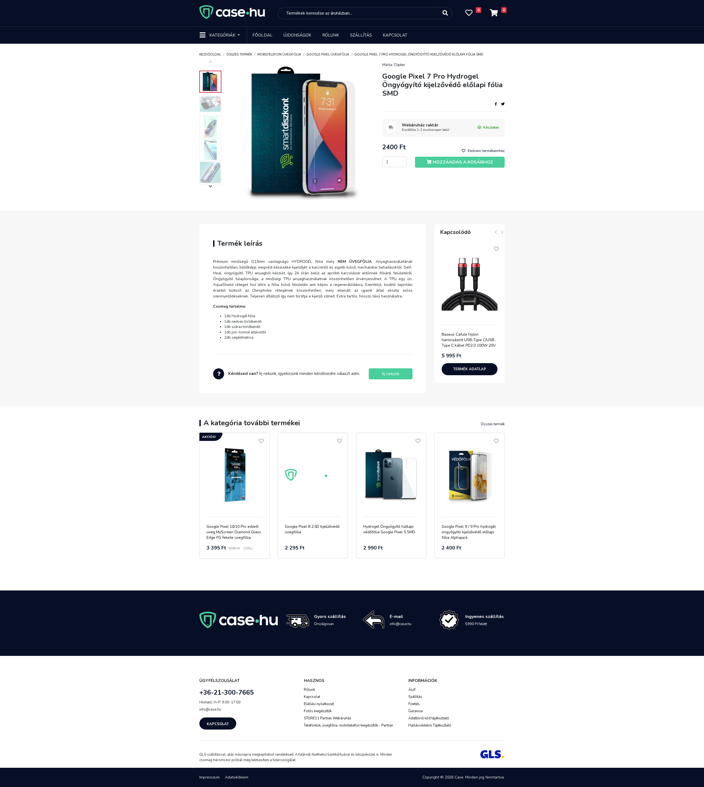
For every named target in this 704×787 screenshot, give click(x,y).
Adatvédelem (236, 777)
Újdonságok (297, 35)
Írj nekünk (390, 374)
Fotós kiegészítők (318, 711)
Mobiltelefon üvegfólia (279, 54)
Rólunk (330, 35)
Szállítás (361, 35)
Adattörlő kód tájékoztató (428, 718)
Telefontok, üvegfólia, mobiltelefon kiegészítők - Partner (348, 725)
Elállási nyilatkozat (319, 704)
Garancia (415, 711)
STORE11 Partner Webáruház (327, 718)
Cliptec (399, 64)
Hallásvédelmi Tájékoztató (429, 725)
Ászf (412, 689)
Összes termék (239, 54)
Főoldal (262, 35)
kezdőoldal (210, 54)
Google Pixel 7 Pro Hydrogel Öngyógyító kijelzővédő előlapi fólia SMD (418, 54)
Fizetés (414, 704)
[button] (210, 187)
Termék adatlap (469, 369)
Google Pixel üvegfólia (327, 54)
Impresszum (209, 777)
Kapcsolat (395, 35)
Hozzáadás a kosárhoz (463, 162)
